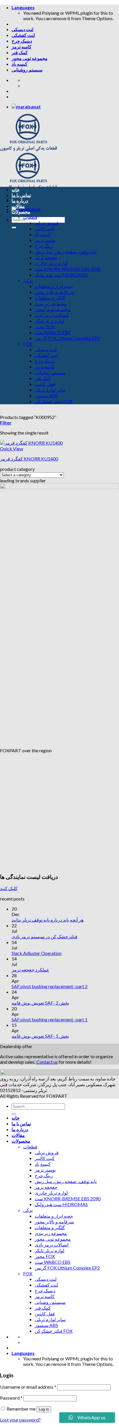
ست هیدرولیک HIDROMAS (61, 274)
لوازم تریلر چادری (51, 263)
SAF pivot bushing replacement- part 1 (50, 1019)
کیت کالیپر (45, 228)
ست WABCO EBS (52, 332)
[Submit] (14, 227)
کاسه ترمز (21, 46)
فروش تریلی (47, 222)
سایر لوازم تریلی (50, 389)
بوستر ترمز (45, 240)
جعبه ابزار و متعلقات (54, 286)
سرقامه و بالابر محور (54, 292)
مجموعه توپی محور (30, 58)
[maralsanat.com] (26, 106)
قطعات (30, 217)
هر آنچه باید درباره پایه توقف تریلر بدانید (47, 919)
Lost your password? (20, 1419)
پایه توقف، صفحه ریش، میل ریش (66, 251)
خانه (16, 189)
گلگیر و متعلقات (50, 297)
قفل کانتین (45, 384)
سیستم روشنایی (27, 69)
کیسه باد (19, 64)
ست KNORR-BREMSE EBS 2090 (68, 269)
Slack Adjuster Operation (37, 953)
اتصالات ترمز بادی (51, 315)
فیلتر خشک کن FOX (53, 401)
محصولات (21, 211)
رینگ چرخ (44, 246)
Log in (44, 1409)
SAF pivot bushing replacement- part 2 (50, 986)
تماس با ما (21, 195)
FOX (27, 344)
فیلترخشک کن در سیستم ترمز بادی (44, 936)
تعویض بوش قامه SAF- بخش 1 (40, 1036)
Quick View (11, 448)
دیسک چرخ (22, 41)
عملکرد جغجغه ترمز (30, 969)
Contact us (47, 1062)
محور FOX (45, 326)
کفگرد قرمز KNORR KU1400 (29, 458)
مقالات (18, 206)
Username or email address (28, 1387)
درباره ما (20, 200)
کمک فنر (20, 52)
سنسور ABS (46, 395)
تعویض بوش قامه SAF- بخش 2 (40, 1002)
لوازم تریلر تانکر (49, 321)
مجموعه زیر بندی (51, 303)
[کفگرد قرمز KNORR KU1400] (31, 442)
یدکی (28, 280)
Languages (23, 7)
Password (11, 1397)
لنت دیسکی (23, 29)
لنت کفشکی (23, 35)
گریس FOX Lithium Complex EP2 (67, 338)
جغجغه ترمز (46, 257)
